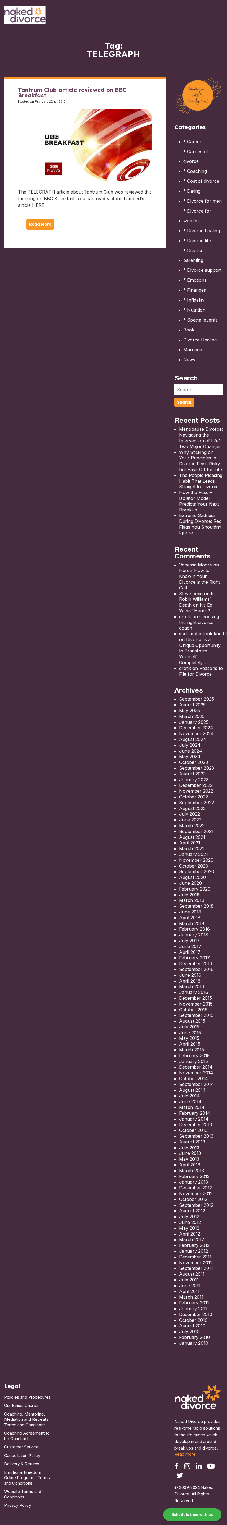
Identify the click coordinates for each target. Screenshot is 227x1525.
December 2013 (195, 1124)
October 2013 (193, 1130)
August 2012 (192, 1210)
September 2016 (196, 969)
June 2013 (190, 1153)
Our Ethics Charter (21, 1405)
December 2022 (196, 785)
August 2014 (192, 1090)
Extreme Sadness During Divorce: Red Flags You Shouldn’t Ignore (200, 524)
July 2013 (189, 1147)
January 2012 (193, 1251)
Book (188, 330)
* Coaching (195, 171)
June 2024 (190, 751)
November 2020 (196, 860)
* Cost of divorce (201, 181)
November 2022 (196, 791)
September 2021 (196, 831)
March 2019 (191, 900)
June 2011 (189, 1285)
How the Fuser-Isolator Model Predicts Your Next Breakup (199, 501)
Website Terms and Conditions (22, 1494)
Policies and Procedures (27, 1397)
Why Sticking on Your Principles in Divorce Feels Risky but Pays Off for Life (200, 461)
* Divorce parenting (193, 255)
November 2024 (196, 733)
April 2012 (189, 1234)
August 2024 (192, 739)
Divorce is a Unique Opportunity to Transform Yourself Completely (200, 651)
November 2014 (196, 1072)
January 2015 (193, 1061)
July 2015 (189, 1027)
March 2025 (192, 716)
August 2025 (192, 704)
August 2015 (192, 1021)
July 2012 (189, 1216)
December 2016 (195, 963)
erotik (185, 616)
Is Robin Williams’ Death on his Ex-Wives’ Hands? (197, 602)
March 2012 (191, 1239)
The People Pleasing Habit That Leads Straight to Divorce (200, 481)
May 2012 (189, 1228)
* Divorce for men (202, 201)
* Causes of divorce (195, 156)
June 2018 (190, 912)
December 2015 (195, 998)
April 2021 (189, 842)
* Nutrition (194, 310)
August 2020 (192, 877)
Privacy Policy (17, 1505)
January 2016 (193, 992)
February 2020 (194, 889)
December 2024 (196, 727)
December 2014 (196, 1067)
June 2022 (190, 819)
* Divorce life (197, 240)
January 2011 (193, 1308)
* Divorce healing (201, 230)
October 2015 (193, 1009)
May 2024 (189, 756)
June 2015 (190, 1032)
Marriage (192, 349)
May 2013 (189, 1159)
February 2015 (194, 1055)
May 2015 (189, 1038)
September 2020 (196, 871)
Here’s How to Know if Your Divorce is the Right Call (199, 579)
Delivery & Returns (21, 1463)
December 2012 (195, 1187)
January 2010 (193, 1343)
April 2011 (189, 1291)
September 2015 (196, 1015)
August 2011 (192, 1274)
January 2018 (193, 935)
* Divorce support (202, 270)
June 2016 (190, 975)
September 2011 (196, 1268)
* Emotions (195, 280)
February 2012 (194, 1245)
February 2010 (194, 1337)
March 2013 (191, 1170)
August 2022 (192, 808)
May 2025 (189, 710)
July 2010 (189, 1331)
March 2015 (191, 1050)
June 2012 (190, 1222)
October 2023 (193, 762)
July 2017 (189, 940)
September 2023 (196, 768)
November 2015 (196, 1004)
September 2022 (196, 802)
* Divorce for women (197, 215)
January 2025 (193, 722)
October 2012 (193, 1199)
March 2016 (191, 986)
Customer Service (21, 1447)
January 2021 (193, 854)
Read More (40, 224)
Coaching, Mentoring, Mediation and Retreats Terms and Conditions (26, 1419)
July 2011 (189, 1280)
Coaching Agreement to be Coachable (27, 1435)
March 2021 (191, 848)
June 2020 (190, 883)
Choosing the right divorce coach (199, 622)
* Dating (191, 191)
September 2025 (196, 699)
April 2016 (189, 981)
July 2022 (189, 814)
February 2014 (194, 1113)
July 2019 (189, 894)
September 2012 (196, 1205)
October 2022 (193, 797)
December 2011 (195, 1257)
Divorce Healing (200, 340)
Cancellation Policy (22, 1455)
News (189, 359)
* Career (192, 141)
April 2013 (189, 1165)
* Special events (200, 320)
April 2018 (189, 917)
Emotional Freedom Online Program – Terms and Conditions (27, 1478)
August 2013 (192, 1142)
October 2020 (193, 866)
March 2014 (192, 1107)
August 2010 (192, 1325)
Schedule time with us (192, 1514)
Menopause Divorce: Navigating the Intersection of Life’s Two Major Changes (201, 437)
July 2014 (189, 1095)
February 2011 (194, 1302)
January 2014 (193, 1119)
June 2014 (190, 1101)
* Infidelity (194, 300)
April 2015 (189, 1044)
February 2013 (194, 1176)
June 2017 (190, 946)
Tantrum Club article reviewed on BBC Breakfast (72, 92)
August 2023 (192, 774)
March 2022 (192, 825)
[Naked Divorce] (198, 1398)
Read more (184, 1454)
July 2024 (189, 745)
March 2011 (191, 1297)
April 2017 (189, 952)
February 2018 (194, 929)
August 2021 (192, 837)
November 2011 (195, 1262)
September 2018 (196, 906)
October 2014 (193, 1078)
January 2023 (193, 779)
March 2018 (191, 923)
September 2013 (196, 1136)
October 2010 (193, 1320)
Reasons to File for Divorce (201, 671)
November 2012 (196, 1193)
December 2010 (195, 1314)
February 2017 (194, 957)
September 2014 (196, 1084)
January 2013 (193, 1182)
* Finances (194, 290)
